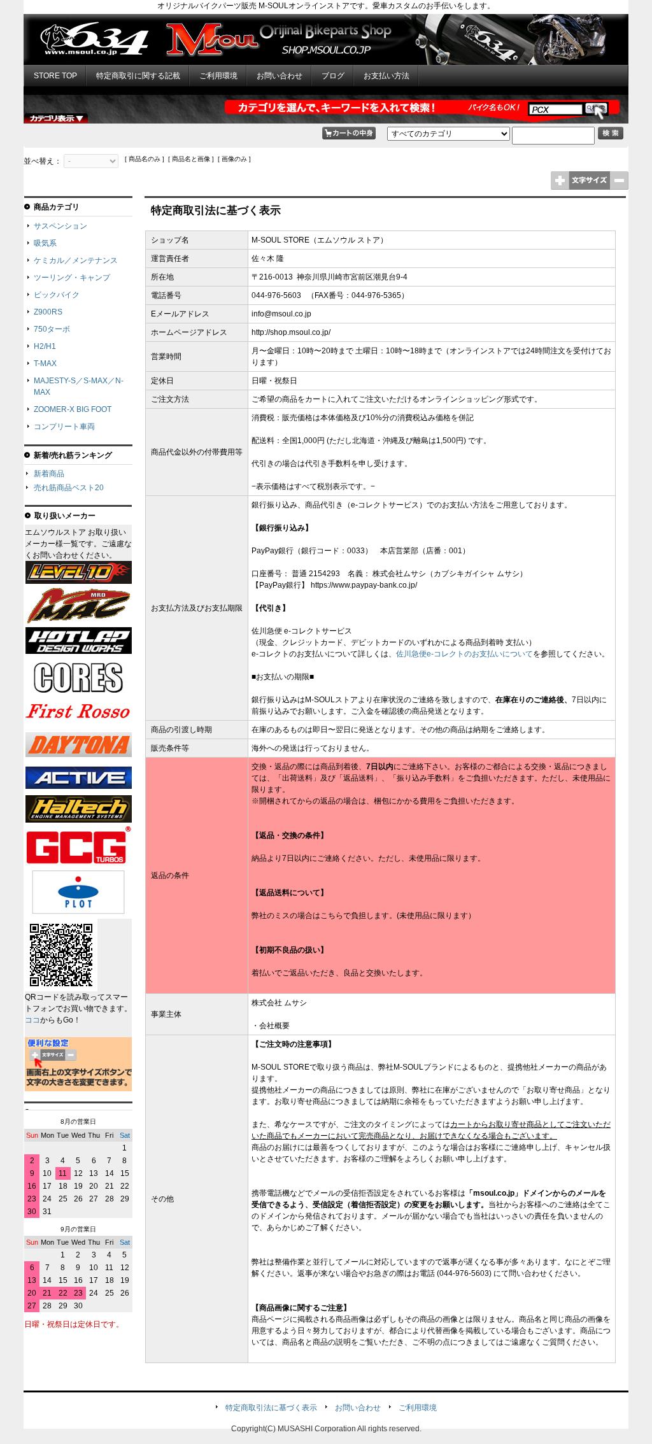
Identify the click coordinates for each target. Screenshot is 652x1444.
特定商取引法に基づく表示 (271, 1407)
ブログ (333, 75)
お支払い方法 (386, 75)
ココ (32, 1020)
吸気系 (45, 243)
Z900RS (48, 312)
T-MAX (45, 363)
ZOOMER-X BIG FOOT (72, 409)
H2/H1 (45, 346)
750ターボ (52, 329)
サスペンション (60, 226)
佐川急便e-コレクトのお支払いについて (464, 653)
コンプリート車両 (64, 426)
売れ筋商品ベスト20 (69, 487)
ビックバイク (57, 294)
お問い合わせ (279, 75)
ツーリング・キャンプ (72, 277)
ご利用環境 (218, 75)
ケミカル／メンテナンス (76, 260)
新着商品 (49, 473)
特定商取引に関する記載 (138, 75)
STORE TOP (55, 75)
